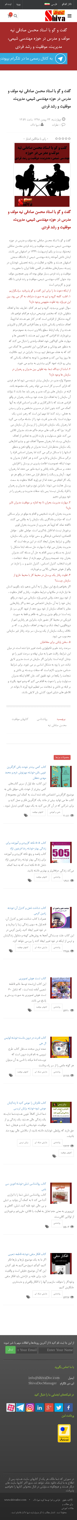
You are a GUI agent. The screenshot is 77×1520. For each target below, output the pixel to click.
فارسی (54, 4)
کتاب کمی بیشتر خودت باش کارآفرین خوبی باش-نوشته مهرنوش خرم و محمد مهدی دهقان (25, 772)
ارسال (10, 1349)
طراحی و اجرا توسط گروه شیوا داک (46, 1500)
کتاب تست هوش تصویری (32, 979)
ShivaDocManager (42, 1384)
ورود (18, 4)
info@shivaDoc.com (43, 1378)
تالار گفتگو (66, 4)
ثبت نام (8, 4)
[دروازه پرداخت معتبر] (64, 1434)
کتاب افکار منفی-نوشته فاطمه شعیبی (27, 1254)
